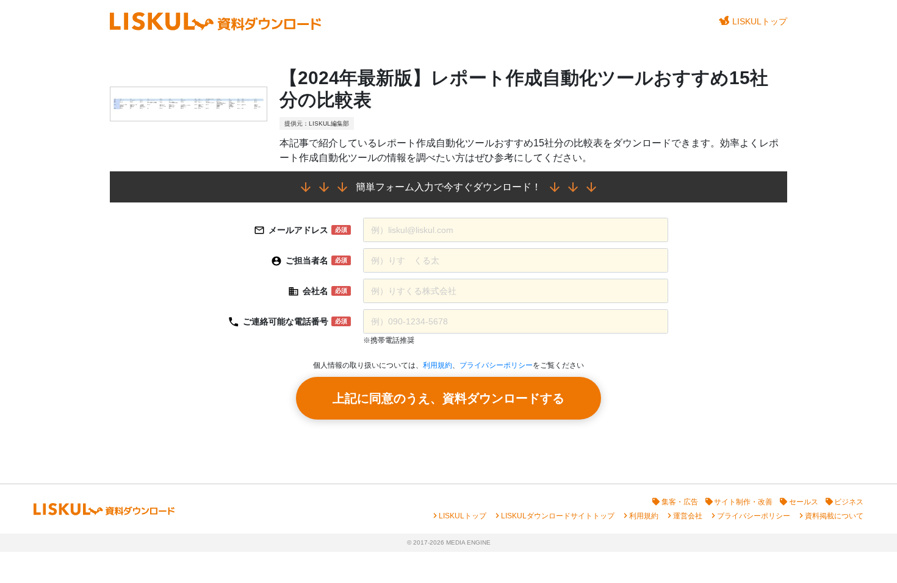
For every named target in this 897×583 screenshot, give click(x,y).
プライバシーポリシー (496, 365)
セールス (803, 502)
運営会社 (687, 516)
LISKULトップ (759, 21)
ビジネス (848, 502)
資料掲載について (834, 516)
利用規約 (437, 365)
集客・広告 (679, 502)
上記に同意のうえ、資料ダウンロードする (448, 398)
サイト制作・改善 (743, 502)
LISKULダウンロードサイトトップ (557, 516)
